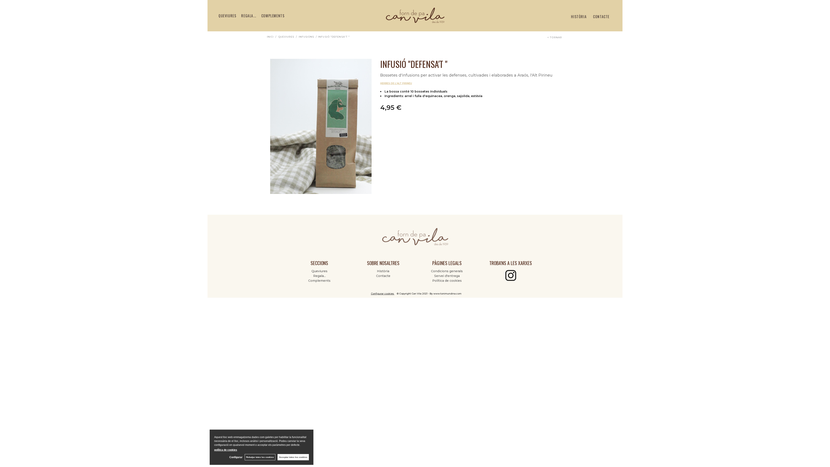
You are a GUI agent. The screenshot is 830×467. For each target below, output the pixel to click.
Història (579, 16)
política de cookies (225, 449)
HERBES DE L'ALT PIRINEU (396, 83)
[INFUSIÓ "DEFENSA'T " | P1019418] (321, 126)
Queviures (227, 15)
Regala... (248, 15)
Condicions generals (447, 271)
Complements (273, 15)
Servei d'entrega (447, 276)
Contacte (601, 16)
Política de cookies (447, 281)
